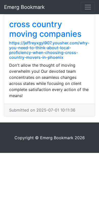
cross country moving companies (45, 29)
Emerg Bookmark (24, 7)
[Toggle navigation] (88, 7)
